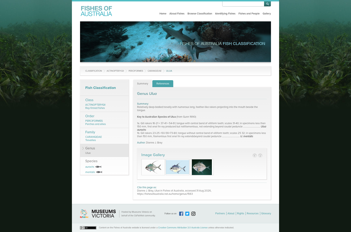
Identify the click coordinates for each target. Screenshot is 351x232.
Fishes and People (249, 13)
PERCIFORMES (136, 71)
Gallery (267, 13)
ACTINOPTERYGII (115, 71)
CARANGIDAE (154, 71)
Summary (142, 83)
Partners (220, 213)
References (162, 83)
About (231, 213)
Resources (253, 213)
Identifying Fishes (225, 13)
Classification (93, 71)
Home (162, 13)
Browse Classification (199, 13)
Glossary (266, 213)
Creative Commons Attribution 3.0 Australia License (183, 227)
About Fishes (176, 13)
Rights (240, 213)
